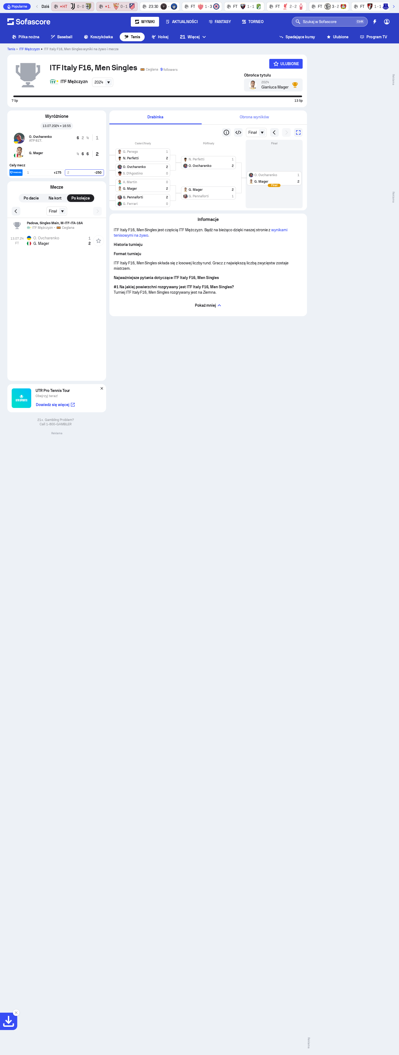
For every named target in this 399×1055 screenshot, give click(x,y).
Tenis (135, 37)
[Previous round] (238, 132)
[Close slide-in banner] (16, 1012)
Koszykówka (101, 37)
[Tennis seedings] (226, 132)
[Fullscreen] (298, 132)
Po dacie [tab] (31, 198)
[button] (143, 153)
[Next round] (286, 132)
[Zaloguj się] (387, 22)
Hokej (163, 37)
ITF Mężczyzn (29, 49)
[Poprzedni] (37, 6)
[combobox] (102, 82)
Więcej (190, 37)
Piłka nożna (28, 37)
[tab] (155, 117)
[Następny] (393, 6)
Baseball (65, 37)
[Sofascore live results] (28, 21)
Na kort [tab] (55, 198)
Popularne (19, 6)
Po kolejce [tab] (80, 198)
